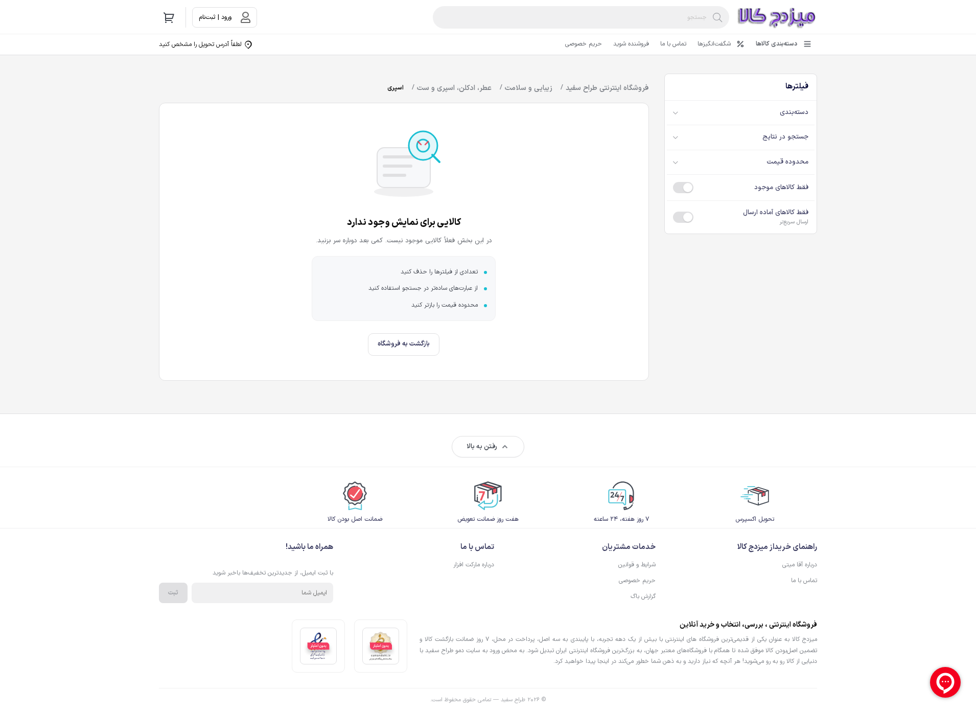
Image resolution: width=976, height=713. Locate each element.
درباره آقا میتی (799, 564)
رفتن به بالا (482, 447)
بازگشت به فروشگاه (404, 344)
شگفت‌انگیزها (714, 44)
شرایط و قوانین (637, 564)
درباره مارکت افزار (473, 564)
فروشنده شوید (631, 44)
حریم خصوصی (583, 44)
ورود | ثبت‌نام (215, 17)
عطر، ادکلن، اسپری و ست (454, 88)
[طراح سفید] (777, 17)
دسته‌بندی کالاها (776, 44)
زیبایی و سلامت (528, 88)
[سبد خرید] (169, 17)
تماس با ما (673, 44)
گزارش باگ (643, 596)
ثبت (173, 592)
